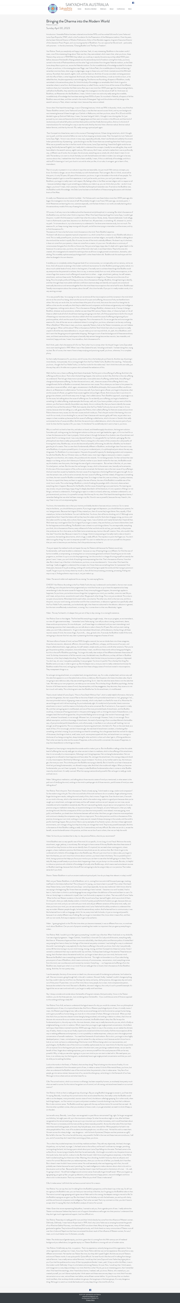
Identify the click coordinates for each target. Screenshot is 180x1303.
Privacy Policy (90, 1300)
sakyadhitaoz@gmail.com (90, 1296)
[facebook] (133, 3)
